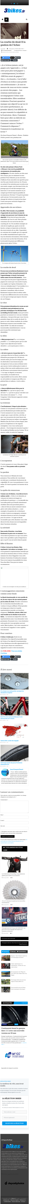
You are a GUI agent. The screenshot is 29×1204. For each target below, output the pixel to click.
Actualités (4, 1024)
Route (16, 1024)
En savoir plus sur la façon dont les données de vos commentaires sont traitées (14, 841)
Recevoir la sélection (14, 1123)
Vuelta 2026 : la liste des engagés (10, 740)
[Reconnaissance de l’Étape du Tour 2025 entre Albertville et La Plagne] (5, 974)
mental (10, 52)
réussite (17, 52)
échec (7, 52)
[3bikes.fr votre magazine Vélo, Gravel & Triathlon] (2, 19)
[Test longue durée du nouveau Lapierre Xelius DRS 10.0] (5, 981)
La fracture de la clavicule (8, 938)
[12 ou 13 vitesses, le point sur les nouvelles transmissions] (14, 889)
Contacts (23, 1201)
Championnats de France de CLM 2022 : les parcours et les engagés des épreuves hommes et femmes (13, 929)
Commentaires (22, 951)
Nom (2, 815)
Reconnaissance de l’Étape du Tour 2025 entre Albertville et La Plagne (19, 973)
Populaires (6, 951)
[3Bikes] (13, 1146)
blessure (4, 52)
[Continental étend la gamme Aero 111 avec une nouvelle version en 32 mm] (14, 1015)
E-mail (2, 820)
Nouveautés (10, 1024)
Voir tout (24, 1003)
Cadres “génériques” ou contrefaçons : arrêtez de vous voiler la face (18, 965)
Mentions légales (15, 1200)
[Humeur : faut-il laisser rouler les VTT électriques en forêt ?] (5, 957)
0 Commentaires (7, 50)
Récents (14, 951)
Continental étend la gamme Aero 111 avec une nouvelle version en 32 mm (13, 1030)
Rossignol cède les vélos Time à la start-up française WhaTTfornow (14, 943)
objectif (13, 52)
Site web (3, 826)
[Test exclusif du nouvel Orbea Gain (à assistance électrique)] (5, 989)
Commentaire (4, 799)
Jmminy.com (6, 1200)
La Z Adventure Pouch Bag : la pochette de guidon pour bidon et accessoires (13, 874)
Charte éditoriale (16, 1201)
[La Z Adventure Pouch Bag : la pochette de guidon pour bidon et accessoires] (14, 862)
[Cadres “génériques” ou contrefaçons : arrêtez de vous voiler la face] (5, 965)
